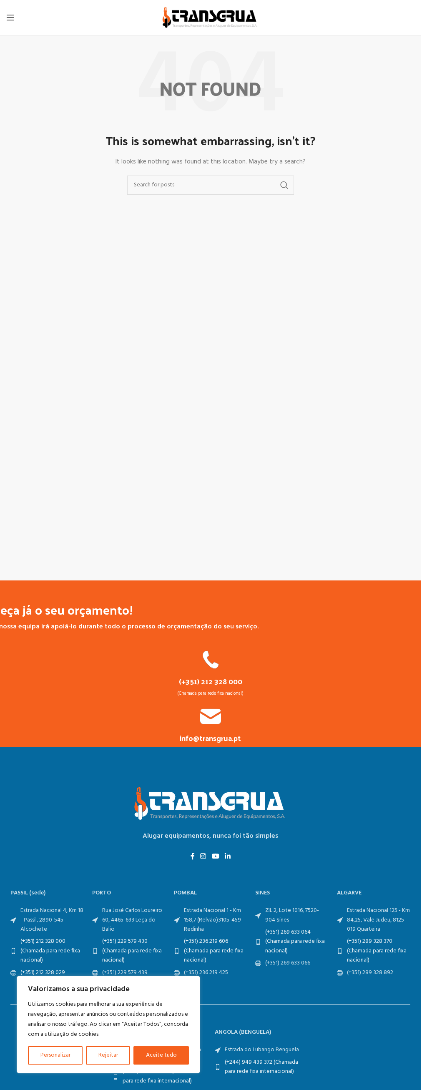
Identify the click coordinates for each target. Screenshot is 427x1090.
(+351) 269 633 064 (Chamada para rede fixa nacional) (295, 941)
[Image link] (210, 804)
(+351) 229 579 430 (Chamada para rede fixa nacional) (132, 951)
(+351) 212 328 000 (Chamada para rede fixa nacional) (50, 951)
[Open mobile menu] (10, 17)
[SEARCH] (284, 185)
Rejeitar (108, 1055)
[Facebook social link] (193, 857)
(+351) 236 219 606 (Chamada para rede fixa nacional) (214, 951)
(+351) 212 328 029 (42, 972)
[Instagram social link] (203, 857)
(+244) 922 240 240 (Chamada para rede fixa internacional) (159, 1076)
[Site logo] (210, 18)
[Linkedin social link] (227, 857)
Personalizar (55, 1055)
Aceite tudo (161, 1055)
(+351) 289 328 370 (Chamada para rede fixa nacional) (377, 951)
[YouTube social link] (215, 857)
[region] (108, 1024)
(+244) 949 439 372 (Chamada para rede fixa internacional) (261, 1066)
